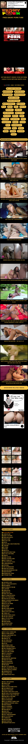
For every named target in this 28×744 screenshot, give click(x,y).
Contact (14, 736)
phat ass (7, 128)
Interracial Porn (8, 573)
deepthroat (15, 119)
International (17, 125)
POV (15, 128)
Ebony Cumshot (14, 97)
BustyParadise (8, 661)
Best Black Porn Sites (10, 686)
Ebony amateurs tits (9, 635)
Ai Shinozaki (6, 717)
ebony (16, 122)
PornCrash (6, 590)
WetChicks (6, 605)
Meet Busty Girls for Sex (11, 695)
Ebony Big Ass (8, 91)
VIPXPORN (6, 565)
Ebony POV (21, 103)
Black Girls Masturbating (11, 544)
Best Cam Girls (7, 653)
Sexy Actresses (8, 716)
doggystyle (7, 122)
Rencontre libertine (9, 658)
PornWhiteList (7, 671)
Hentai (5, 542)
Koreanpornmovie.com (10, 570)
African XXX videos (9, 598)
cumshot (6, 119)
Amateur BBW (7, 719)
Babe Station (7, 557)
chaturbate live (8, 688)
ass (4, 106)
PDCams (5, 548)
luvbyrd (5, 545)
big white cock (9, 112)
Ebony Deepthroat (14, 100)
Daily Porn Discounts (10, 584)
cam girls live (7, 582)
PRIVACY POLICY (15, 734)
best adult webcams (9, 632)
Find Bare (6, 664)
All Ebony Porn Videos (14, 88)
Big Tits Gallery (8, 698)
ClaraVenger (7, 610)
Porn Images (7, 709)
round (13, 131)
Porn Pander (7, 704)
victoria (21, 131)
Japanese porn (7, 623)
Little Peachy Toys (9, 562)
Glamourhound (8, 563)
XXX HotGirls (7, 655)
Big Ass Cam (6, 540)
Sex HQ (5, 643)
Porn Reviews (7, 571)
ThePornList (7, 637)
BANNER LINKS (22, 734)
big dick (19, 109)
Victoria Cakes (19, 85)
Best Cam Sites (7, 708)
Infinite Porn (7, 602)
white (14, 134)
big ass (23, 106)
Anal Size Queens (8, 681)
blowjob (7, 115)
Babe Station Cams (9, 558)
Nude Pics (6, 711)
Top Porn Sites (7, 640)
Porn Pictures (7, 659)
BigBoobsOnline (8, 663)
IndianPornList (7, 713)
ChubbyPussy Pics (8, 674)
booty (15, 115)
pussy (21, 128)
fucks (23, 122)
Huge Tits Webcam (8, 666)
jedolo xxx (6, 620)
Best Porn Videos (8, 633)
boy (22, 115)
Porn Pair (6, 606)
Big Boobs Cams (8, 645)
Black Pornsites (8, 650)
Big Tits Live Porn (8, 553)
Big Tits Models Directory (11, 701)
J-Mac (12, 85)
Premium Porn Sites (9, 722)
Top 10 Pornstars (8, 566)
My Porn (5, 547)
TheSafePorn (7, 641)
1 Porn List (6, 613)
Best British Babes (9, 646)
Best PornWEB (7, 706)
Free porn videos (8, 608)
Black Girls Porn (8, 651)
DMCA (9, 734)
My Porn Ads (7, 656)
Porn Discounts (8, 537)
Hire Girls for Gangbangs (11, 693)
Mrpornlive (6, 592)
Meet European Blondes (10, 600)
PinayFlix (6, 550)
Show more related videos (14, 387)
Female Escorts (8, 690)
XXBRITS (5, 555)
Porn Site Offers (8, 568)
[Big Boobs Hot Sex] (11, 12)
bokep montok (7, 721)
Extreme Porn (7, 575)
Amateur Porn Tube (9, 552)
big (16, 106)
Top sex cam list (8, 616)
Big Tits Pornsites (8, 597)
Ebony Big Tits (20, 91)
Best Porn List (7, 560)
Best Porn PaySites (9, 595)
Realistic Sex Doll (9, 611)
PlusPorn (6, 588)
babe (10, 106)
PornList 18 (6, 638)
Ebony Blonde (8, 94)
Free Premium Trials (9, 648)
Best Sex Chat (7, 624)
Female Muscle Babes (10, 669)
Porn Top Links (7, 593)
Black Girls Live (8, 532)
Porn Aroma (7, 621)
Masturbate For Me (9, 587)
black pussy (20, 112)
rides (6, 131)
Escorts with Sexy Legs (10, 691)
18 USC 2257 (5, 734)
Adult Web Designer (9, 714)
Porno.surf (6, 683)
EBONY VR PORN (7, 535)
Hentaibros (6, 585)
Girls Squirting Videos (10, 668)
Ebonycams (6, 539)
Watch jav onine (8, 603)
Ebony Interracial (9, 103)
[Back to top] (24, 740)
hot (8, 125)
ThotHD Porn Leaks (9, 615)
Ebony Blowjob (20, 94)
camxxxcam (6, 534)
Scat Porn (6, 685)
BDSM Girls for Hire (9, 696)
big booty (10, 109)
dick (24, 119)
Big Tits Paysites (8, 618)
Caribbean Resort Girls (10, 703)
